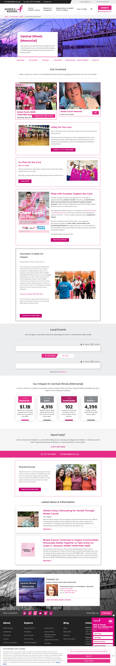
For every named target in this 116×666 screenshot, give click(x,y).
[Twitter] (30, 613)
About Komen (8, 628)
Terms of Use (28, 639)
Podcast (66, 635)
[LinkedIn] (46, 613)
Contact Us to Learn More (63, 149)
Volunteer (45, 60)
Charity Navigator (30, 642)
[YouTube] (41, 613)
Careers (6, 639)
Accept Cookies (89, 660)
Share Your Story (69, 639)
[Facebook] (25, 613)
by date (65, 356)
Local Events (58, 60)
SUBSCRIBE (106, 613)
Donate (105, 8)
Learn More (25, 181)
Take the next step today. (30, 489)
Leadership (7, 632)
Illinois (21, 16)
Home (6, 16)
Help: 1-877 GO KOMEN (33, 2)
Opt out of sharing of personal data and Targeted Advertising (88, 651)
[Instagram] (36, 613)
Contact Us (47, 2)
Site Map (47, 643)
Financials (6, 635)
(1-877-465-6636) (58, 447)
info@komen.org (91, 644)
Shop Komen (49, 628)
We (96, 112)
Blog (65, 628)
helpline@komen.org (13, 2)
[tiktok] (51, 613)
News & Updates (82, 60)
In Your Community (10, 642)
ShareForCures (70, 60)
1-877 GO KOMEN (49, 454)
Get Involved (33, 60)
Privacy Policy (49, 632)
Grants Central (29, 628)
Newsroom (67, 632)
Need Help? (20, 60)
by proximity (50, 356)
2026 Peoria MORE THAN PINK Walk (31, 294)
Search (91, 9)
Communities (14, 16)
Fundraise (27, 632)
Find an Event (29, 635)
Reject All (89, 656)
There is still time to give (43, 116)
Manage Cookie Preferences (50, 636)
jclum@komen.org (70, 590)
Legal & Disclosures (51, 639)
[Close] (113, 656)
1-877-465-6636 (91, 632)
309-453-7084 (69, 592)
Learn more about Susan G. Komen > (59, 600)
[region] (58, 656)
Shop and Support (60, 240)
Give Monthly (105, 11)
